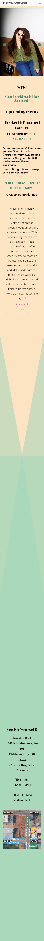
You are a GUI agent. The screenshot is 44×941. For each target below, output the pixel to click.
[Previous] (4, 44)
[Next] (39, 44)
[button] (40, 3)
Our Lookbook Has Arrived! (22, 98)
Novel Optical (15, 2)
